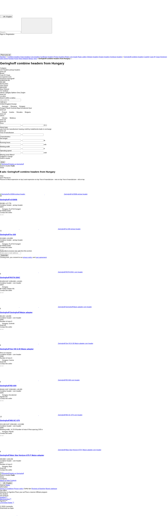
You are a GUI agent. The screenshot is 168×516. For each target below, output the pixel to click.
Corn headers (35, 57)
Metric (8, 485)
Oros (35, 58)
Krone (16, 58)
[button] (84, 44)
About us (3, 480)
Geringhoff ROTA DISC (10, 277)
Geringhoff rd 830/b (8, 200)
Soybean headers (116, 57)
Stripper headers (92, 57)
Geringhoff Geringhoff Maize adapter (16, 312)
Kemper (11, 58)
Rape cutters (82, 57)
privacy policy (27, 257)
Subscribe (4, 255)
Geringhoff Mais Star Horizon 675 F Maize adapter (22, 455)
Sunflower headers (46, 57)
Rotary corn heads (71, 57)
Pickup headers (59, 57)
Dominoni (163, 57)
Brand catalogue (51, 488)
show (2, 162)
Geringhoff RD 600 (8, 386)
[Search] (36, 25)
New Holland (23, 58)
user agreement (41, 257)
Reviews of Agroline (38, 488)
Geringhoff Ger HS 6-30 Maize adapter (17, 349)
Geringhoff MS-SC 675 (10, 420)
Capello (146, 57)
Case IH (152, 57)
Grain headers (25, 57)
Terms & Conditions (7, 488)
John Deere (4, 58)
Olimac (30, 58)
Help (8, 480)
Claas (158, 57)
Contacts (13, 480)
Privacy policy (19, 488)
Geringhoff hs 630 (8, 234)
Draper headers (104, 57)
